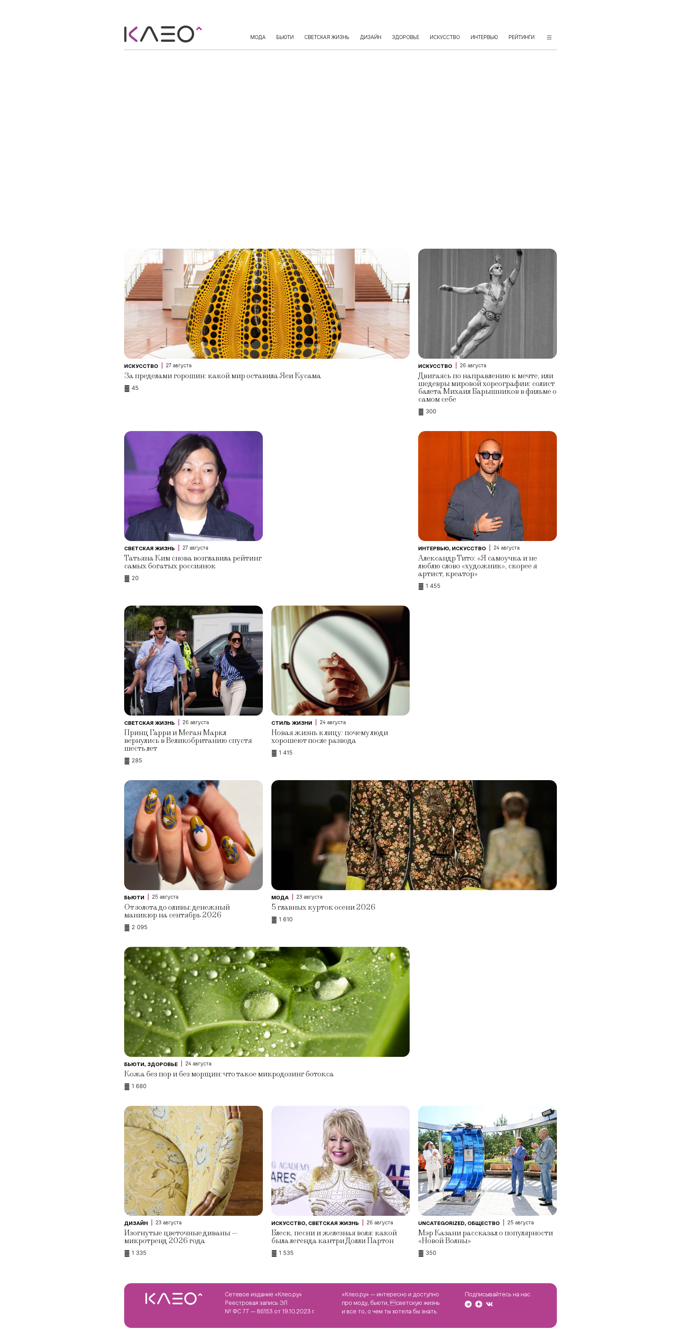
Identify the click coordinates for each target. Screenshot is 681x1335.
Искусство (141, 366)
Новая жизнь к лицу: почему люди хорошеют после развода (329, 736)
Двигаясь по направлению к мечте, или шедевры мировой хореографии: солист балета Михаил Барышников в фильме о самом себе (487, 387)
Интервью (433, 548)
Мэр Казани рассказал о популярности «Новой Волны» (485, 1237)
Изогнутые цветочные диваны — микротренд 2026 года (181, 1237)
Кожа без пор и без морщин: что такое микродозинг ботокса (229, 1074)
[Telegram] (468, 1304)
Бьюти (134, 897)
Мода (280, 897)
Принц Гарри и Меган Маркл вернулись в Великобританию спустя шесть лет (188, 740)
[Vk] (489, 1304)
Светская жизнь (149, 548)
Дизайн (136, 1223)
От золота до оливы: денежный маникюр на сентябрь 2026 (177, 911)
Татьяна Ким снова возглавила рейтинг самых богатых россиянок (192, 562)
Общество (483, 1223)
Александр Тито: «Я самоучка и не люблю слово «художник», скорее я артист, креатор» (477, 566)
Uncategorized (441, 1223)
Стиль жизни (291, 723)
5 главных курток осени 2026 (323, 907)
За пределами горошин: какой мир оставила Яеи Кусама (222, 376)
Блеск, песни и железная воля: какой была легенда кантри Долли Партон (334, 1237)
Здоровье (162, 1064)
